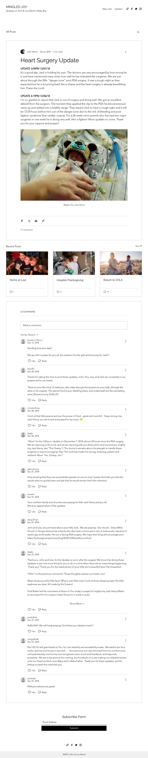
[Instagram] (140, 8)
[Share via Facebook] (22, 220)
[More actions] (125, 51)
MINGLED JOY (16, 7)
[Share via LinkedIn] (36, 220)
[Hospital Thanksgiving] (74, 263)
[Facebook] (131, 8)
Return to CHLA (113, 279)
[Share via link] (43, 220)
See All (139, 246)
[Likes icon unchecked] (29, 361)
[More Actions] (125, 341)
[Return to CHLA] (121, 263)
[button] (138, 32)
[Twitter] (136, 8)
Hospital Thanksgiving (70, 280)
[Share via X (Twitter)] (29, 220)
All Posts (11, 31)
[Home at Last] (27, 263)
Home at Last (18, 279)
